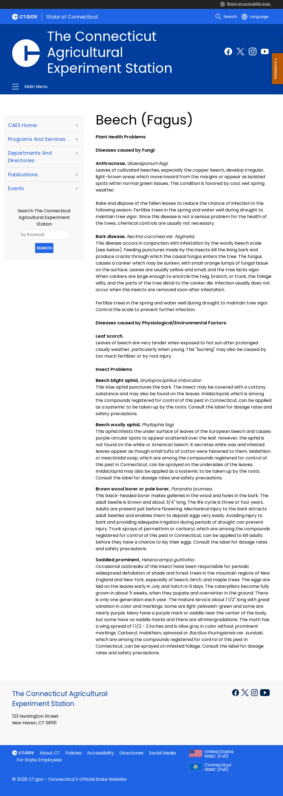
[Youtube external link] (265, 51)
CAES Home (22, 125)
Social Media (162, 753)
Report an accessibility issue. (249, 3)
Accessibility (100, 753)
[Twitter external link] (240, 51)
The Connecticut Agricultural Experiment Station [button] (83, 86)
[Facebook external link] (228, 51)
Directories (131, 753)
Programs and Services (36, 139)
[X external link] (245, 692)
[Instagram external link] (252, 51)
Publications (23, 174)
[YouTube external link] (265, 692)
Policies (73, 753)
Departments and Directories (30, 156)
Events (16, 188)
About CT (50, 753)
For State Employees (39, 760)
